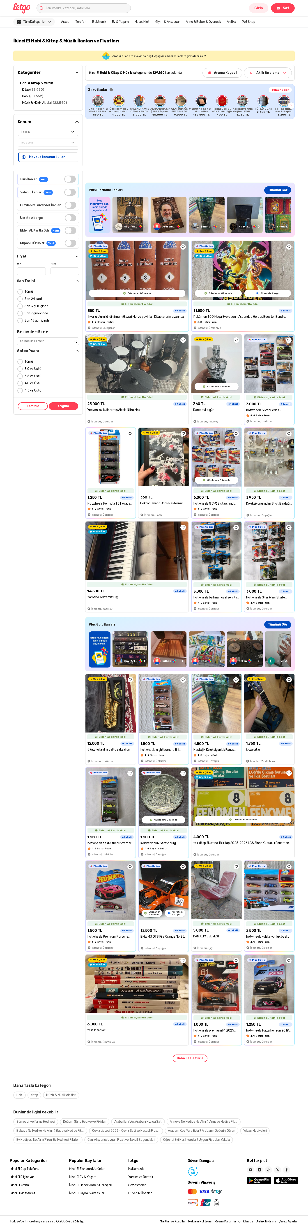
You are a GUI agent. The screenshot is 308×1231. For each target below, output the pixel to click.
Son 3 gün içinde (36, 306)
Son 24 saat (33, 299)
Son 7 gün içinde (36, 313)
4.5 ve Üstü (33, 390)
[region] (190, 105)
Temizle (33, 406)
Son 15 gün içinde (37, 320)
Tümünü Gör (280, 89)
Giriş (258, 8)
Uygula (63, 406)
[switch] (70, 179)
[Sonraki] (291, 105)
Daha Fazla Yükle (190, 1058)
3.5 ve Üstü (33, 376)
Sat (286, 8)
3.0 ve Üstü (33, 369)
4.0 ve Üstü (33, 383)
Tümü (29, 292)
